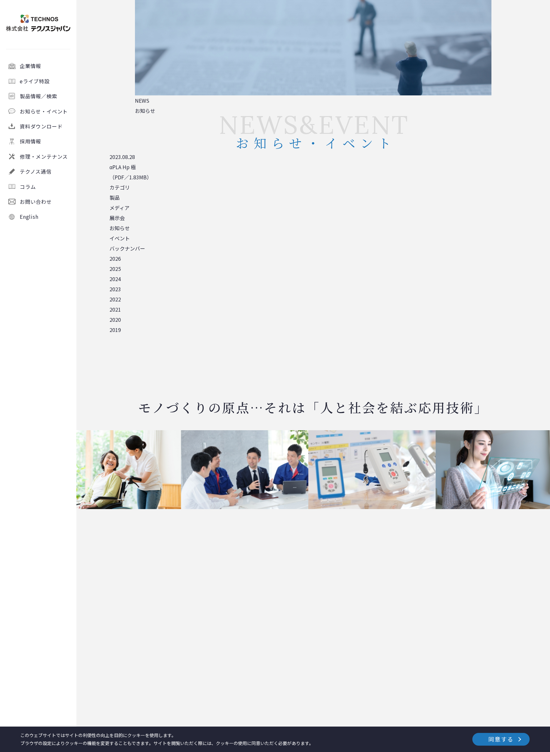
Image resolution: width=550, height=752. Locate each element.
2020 (115, 319)
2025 (115, 269)
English (29, 216)
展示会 (117, 218)
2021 (115, 309)
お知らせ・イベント (44, 111)
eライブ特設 (35, 81)
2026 (115, 258)
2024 (115, 279)
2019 (115, 330)
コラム (28, 186)
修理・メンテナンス (44, 156)
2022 (115, 299)
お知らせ (119, 228)
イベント (119, 238)
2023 (115, 289)
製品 (114, 197)
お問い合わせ (36, 201)
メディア (119, 207)
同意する (500, 739)
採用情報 (30, 141)
